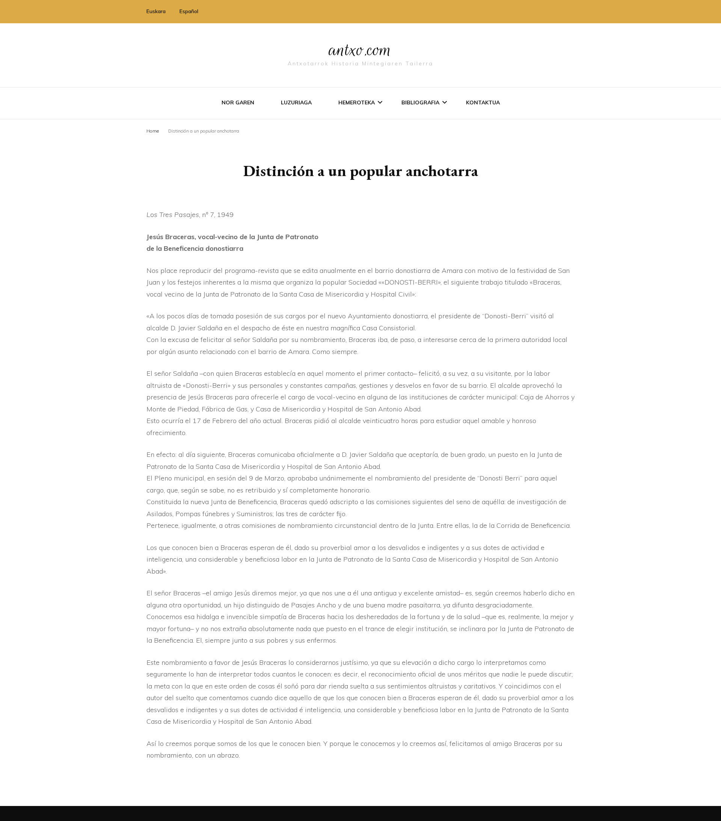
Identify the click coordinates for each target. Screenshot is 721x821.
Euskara (156, 11)
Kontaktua (483, 102)
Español (188, 11)
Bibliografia (420, 102)
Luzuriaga (296, 102)
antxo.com (360, 49)
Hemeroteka (356, 102)
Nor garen (238, 102)
